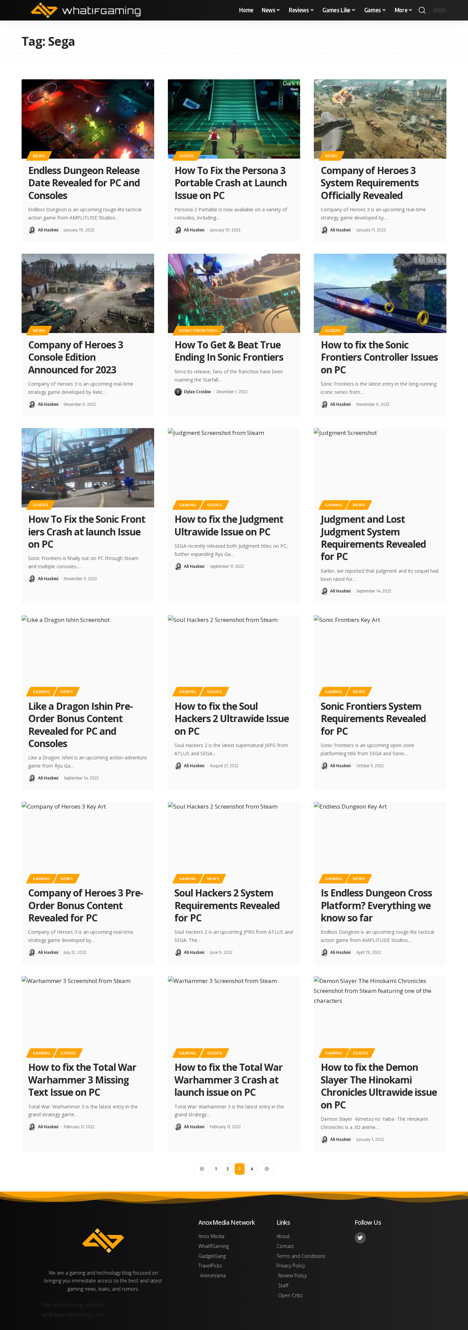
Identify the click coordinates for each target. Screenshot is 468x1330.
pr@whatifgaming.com (73, 1314)
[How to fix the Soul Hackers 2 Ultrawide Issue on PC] (234, 654)
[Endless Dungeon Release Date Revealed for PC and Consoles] (88, 119)
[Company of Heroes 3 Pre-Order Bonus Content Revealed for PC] (88, 841)
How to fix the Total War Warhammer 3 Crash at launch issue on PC (228, 1080)
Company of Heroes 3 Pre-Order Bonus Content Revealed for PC (85, 905)
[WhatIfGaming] (86, 10)
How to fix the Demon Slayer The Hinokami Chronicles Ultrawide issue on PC (379, 1086)
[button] (422, 10)
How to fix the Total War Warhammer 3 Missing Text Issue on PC (82, 1080)
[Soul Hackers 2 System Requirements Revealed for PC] (234, 841)
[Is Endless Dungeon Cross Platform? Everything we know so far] (380, 841)
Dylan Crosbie (197, 391)
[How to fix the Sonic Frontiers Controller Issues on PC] (380, 293)
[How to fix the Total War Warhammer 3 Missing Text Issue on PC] (88, 1015)
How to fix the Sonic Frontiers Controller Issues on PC (379, 357)
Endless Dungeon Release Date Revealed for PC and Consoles (84, 183)
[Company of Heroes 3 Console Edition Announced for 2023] (88, 293)
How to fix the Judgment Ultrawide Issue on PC (228, 525)
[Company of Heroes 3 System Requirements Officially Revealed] (380, 119)
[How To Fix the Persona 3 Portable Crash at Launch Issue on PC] (234, 119)
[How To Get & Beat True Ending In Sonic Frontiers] (234, 293)
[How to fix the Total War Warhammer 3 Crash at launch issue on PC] (234, 1015)
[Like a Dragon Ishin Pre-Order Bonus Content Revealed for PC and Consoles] (88, 654)
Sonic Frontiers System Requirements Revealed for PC (373, 718)
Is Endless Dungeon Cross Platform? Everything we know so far (376, 905)
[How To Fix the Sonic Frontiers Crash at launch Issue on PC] (88, 467)
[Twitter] (360, 1237)
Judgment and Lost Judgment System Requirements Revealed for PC (373, 538)
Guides (187, 155)
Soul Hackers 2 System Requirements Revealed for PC (227, 905)
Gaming (187, 504)
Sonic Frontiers (198, 330)
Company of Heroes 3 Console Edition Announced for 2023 (75, 357)
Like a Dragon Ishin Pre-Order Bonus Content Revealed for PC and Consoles (80, 725)
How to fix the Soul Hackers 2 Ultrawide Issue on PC (231, 718)
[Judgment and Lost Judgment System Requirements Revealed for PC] (380, 467)
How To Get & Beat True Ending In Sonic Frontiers (228, 350)
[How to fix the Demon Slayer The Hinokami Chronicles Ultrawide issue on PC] (380, 1015)
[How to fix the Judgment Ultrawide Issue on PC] (234, 467)
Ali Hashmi (48, 229)
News (39, 155)
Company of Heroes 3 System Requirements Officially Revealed (370, 183)
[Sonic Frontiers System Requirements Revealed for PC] (380, 654)
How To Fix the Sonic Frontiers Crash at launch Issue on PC (86, 531)
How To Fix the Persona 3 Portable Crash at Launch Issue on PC (230, 183)
